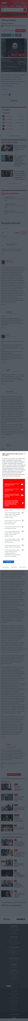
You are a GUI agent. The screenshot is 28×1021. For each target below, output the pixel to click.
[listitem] (14, 481)
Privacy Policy (22, 567)
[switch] (22, 484)
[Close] (25, 454)
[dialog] (14, 510)
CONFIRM (8, 561)
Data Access (14, 567)
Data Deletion (5, 567)
